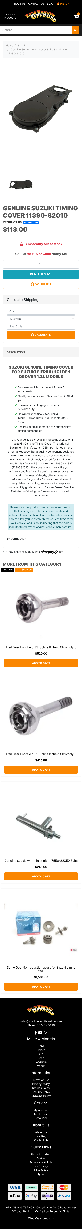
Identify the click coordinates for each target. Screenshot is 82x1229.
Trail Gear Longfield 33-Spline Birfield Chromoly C (41, 647)
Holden (41, 1050)
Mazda (41, 1065)
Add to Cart (41, 663)
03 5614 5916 (46, 1025)
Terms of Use (41, 1080)
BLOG (50, 3)
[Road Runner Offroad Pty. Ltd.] (41, 14)
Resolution (41, 1118)
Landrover (41, 1061)
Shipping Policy (41, 1095)
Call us (20, 254)
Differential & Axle (41, 1162)
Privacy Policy (41, 1084)
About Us (41, 1132)
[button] (41, 284)
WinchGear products (41, 1218)
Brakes (41, 1158)
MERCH (64, 3)
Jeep (41, 1057)
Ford (41, 1046)
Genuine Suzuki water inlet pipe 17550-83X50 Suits (41, 860)
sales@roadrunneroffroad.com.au (41, 1021)
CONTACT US (36, 3)
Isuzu (41, 1053)
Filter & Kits (41, 1170)
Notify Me (59, 254)
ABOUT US (19, 3)
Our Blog (41, 1136)
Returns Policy (41, 1088)
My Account (41, 1110)
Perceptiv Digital (60, 1211)
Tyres (41, 1174)
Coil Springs (41, 1166)
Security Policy (41, 1091)
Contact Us (41, 1140)
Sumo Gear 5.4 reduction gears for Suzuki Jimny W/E (41, 969)
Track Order (41, 1114)
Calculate (42, 334)
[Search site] (75, 30)
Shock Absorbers (41, 1154)
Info (61, 551)
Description (16, 352)
